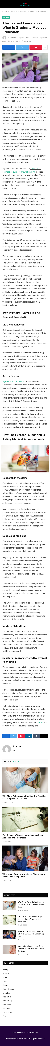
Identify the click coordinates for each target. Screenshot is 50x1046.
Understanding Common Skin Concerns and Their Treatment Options (31, 948)
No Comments (15, 41)
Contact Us (32, 1033)
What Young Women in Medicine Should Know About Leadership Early (31, 933)
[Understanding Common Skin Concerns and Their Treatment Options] (9, 949)
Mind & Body (7, 1001)
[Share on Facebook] (8, 47)
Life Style (6, 993)
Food (5, 981)
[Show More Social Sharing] (45, 47)
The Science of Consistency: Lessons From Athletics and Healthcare (30, 919)
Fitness (5, 977)
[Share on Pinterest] (35, 47)
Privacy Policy (18, 1033)
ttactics (40, 722)
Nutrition (6, 1008)
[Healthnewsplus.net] (25, 4)
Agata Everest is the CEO (13, 381)
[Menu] (4, 4)
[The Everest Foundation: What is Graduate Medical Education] (25, 67)
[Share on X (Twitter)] (22, 47)
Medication (7, 997)
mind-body (7, 1005)
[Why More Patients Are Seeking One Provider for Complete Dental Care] (25, 780)
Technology (7, 1012)
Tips (4, 1016)
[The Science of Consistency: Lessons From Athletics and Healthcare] (25, 819)
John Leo (13, 38)
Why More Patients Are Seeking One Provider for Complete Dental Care (32, 904)
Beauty (5, 970)
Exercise (6, 974)
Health (6, 17)
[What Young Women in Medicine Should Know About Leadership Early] (25, 858)
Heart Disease (8, 989)
